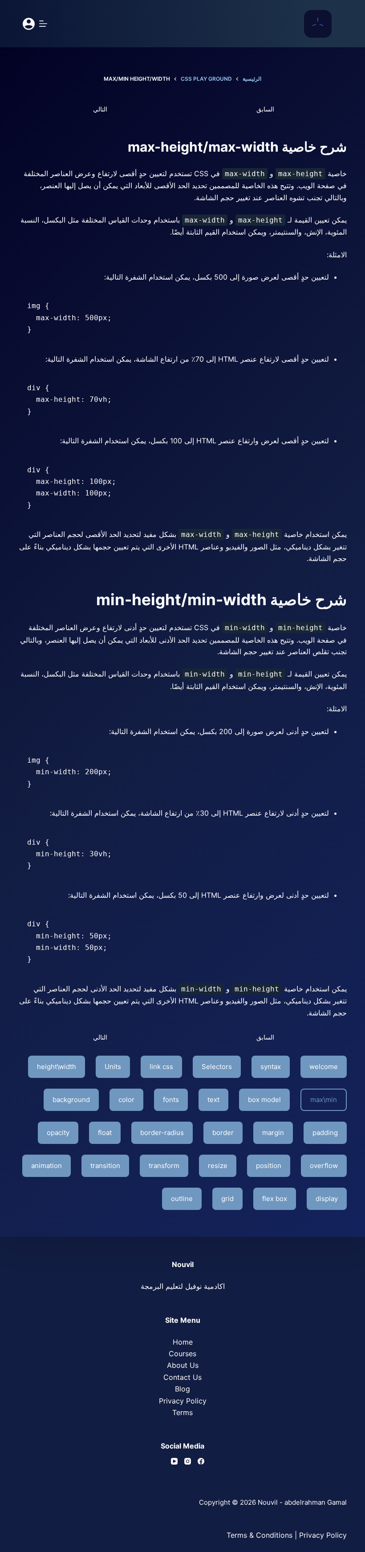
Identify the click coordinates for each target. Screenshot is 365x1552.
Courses (182, 1353)
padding (325, 1132)
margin (273, 1132)
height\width (56, 1066)
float (105, 1132)
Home (183, 1341)
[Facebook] (201, 1461)
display (327, 1198)
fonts (171, 1099)
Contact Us (182, 1377)
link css (161, 1066)
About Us (183, 1365)
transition (105, 1165)
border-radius (162, 1132)
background (71, 1099)
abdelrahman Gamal (315, 1502)
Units (113, 1066)
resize (217, 1165)
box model (264, 1099)
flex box (274, 1198)
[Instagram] (187, 1461)
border (223, 1132)
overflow (324, 1165)
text (213, 1099)
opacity (58, 1132)
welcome (323, 1066)
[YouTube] (174, 1461)
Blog (182, 1388)
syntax (270, 1066)
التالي (100, 109)
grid (227, 1198)
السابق (265, 109)
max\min (323, 1099)
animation (46, 1165)
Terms (182, 1412)
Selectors (217, 1066)
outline (182, 1198)
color (126, 1099)
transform (164, 1165)
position (268, 1165)
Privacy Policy (183, 1400)
